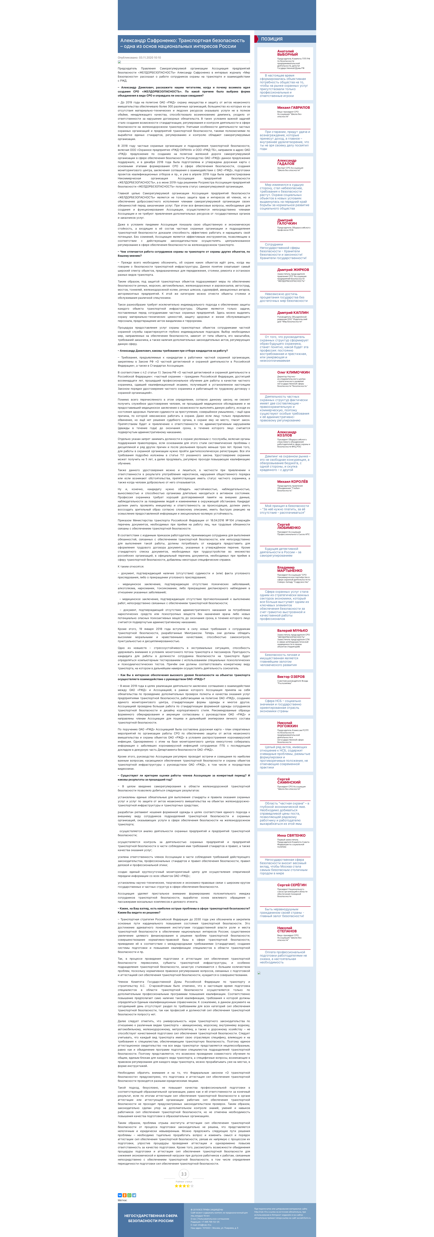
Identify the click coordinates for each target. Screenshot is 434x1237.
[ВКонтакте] (120, 1195)
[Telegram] (134, 1195)
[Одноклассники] (125, 1195)
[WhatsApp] (129, 1195)
